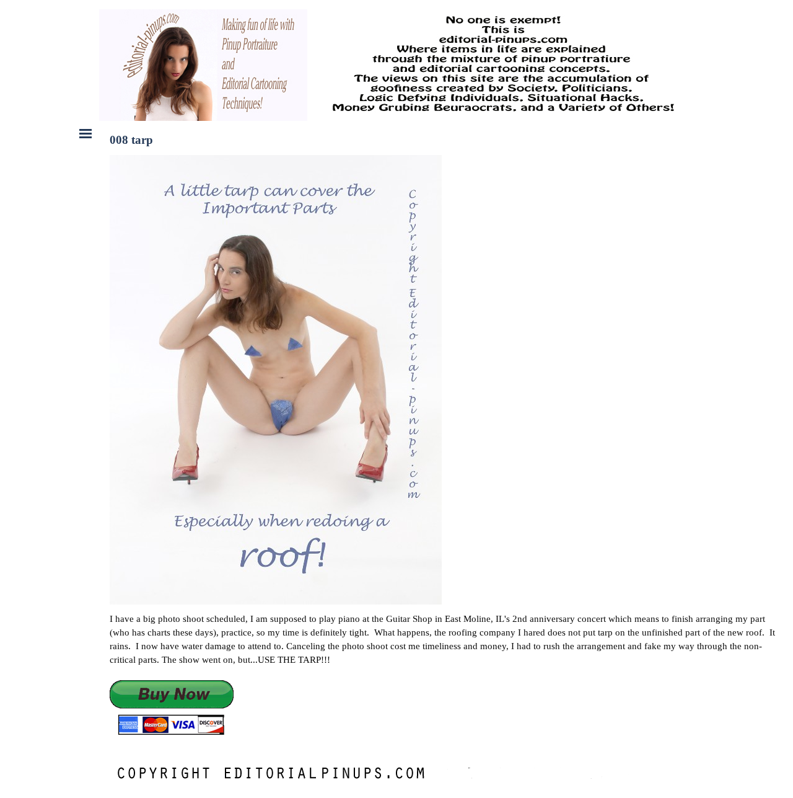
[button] (172, 708)
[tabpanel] (445, 674)
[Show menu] (85, 133)
